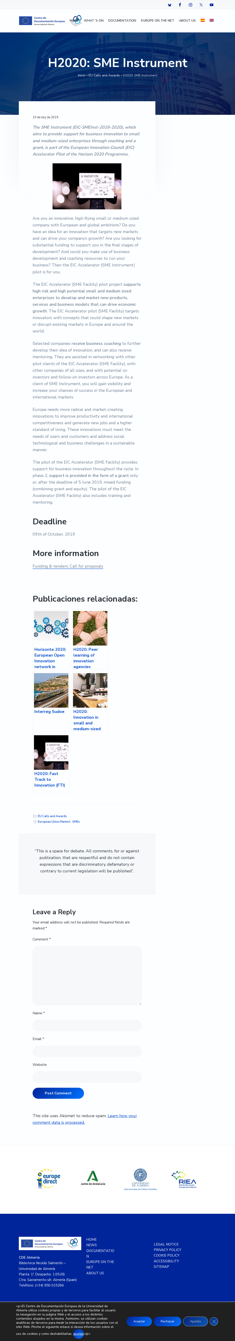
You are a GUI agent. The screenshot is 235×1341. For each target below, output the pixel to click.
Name (39, 1013)
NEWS (91, 1245)
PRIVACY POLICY (167, 1250)
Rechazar (167, 1321)
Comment (42, 939)
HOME (91, 1239)
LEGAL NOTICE (166, 1244)
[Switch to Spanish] (203, 20)
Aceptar (139, 1321)
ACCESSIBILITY (166, 1261)
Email (38, 1038)
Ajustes (195, 1321)
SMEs (76, 822)
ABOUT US (95, 1273)
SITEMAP (161, 1266)
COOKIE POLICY (166, 1255)
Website (40, 1064)
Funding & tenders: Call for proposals (68, 566)
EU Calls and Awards (104, 75)
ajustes (78, 1334)
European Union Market (54, 822)
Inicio (81, 75)
